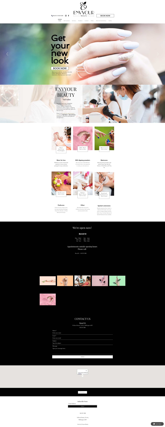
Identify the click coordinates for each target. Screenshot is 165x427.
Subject (54, 340)
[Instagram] (66, 16)
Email (54, 335)
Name (54, 330)
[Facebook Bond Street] (68, 16)
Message (55, 346)
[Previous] (7, 54)
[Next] (158, 54)
